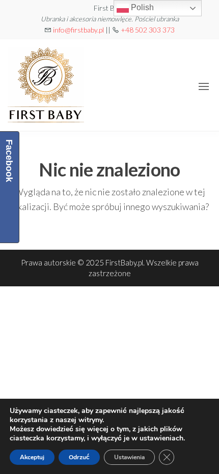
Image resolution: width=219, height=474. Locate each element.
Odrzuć (79, 457)
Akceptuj (32, 457)
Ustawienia (129, 457)
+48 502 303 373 (148, 29)
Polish (141, 7)
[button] (204, 86)
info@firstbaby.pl (78, 29)
